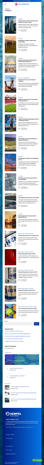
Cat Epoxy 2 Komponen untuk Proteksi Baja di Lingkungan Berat (17, 333)
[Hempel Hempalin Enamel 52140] (10, 294)
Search (6, 321)
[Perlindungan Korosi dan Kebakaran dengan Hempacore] (10, 143)
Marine (19, 233)
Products (26, 233)
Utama (35, 306)
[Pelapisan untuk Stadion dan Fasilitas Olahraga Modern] (10, 103)
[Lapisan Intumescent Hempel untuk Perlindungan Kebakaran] (10, 64)
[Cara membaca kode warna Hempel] (10, 311)
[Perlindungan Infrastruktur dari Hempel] (10, 201)
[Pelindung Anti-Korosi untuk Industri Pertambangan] (10, 182)
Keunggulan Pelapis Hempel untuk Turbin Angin (14, 341)
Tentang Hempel (9, 438)
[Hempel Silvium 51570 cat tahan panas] (10, 239)
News (23, 233)
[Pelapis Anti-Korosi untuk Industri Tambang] (10, 84)
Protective (20, 38)
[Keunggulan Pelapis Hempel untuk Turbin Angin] (10, 44)
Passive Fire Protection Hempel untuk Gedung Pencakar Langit (17, 336)
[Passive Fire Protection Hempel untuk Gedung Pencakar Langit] (10, 25)
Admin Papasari (24, 49)
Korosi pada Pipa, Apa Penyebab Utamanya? (14, 338)
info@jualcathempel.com (11, 453)
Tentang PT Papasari (10, 434)
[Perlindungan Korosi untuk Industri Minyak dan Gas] (10, 220)
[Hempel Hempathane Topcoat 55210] (10, 275)
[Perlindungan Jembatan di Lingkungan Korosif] (10, 162)
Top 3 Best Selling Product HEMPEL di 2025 (14, 331)
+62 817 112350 (9, 450)
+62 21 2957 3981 (9, 446)
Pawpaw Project (13, 463)
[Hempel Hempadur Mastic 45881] (10, 257)
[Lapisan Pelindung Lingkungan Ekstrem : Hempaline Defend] (10, 123)
